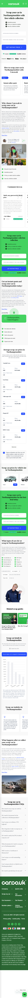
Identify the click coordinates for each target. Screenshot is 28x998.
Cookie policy (16, 918)
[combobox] (14, 41)
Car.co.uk (13, 142)
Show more (14, 447)
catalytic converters (15, 766)
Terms (23, 918)
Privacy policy (7, 918)
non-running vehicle (15, 297)
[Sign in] (26, 4)
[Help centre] (23, 4)
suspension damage (5, 128)
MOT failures (19, 296)
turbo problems (16, 131)
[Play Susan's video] (14, 151)
